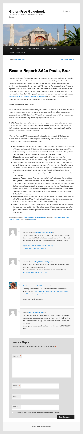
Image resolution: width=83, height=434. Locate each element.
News (43, 48)
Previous (64, 59)
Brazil (55, 217)
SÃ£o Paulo (61, 217)
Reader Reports (28, 217)
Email (16, 396)
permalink (32, 219)
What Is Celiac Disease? (17, 53)
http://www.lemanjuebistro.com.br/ (35, 272)
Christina (25, 286)
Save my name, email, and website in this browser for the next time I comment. (37, 413)
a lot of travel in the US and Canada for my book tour (27, 96)
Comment (17, 356)
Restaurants (38, 217)
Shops (44, 217)
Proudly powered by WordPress (41, 426)
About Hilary (20, 48)
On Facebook (53, 48)
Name (16, 385)
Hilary (18, 219)
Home (11, 48)
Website (15, 407)
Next (71, 59)
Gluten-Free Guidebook (27, 11)
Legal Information (33, 48)
